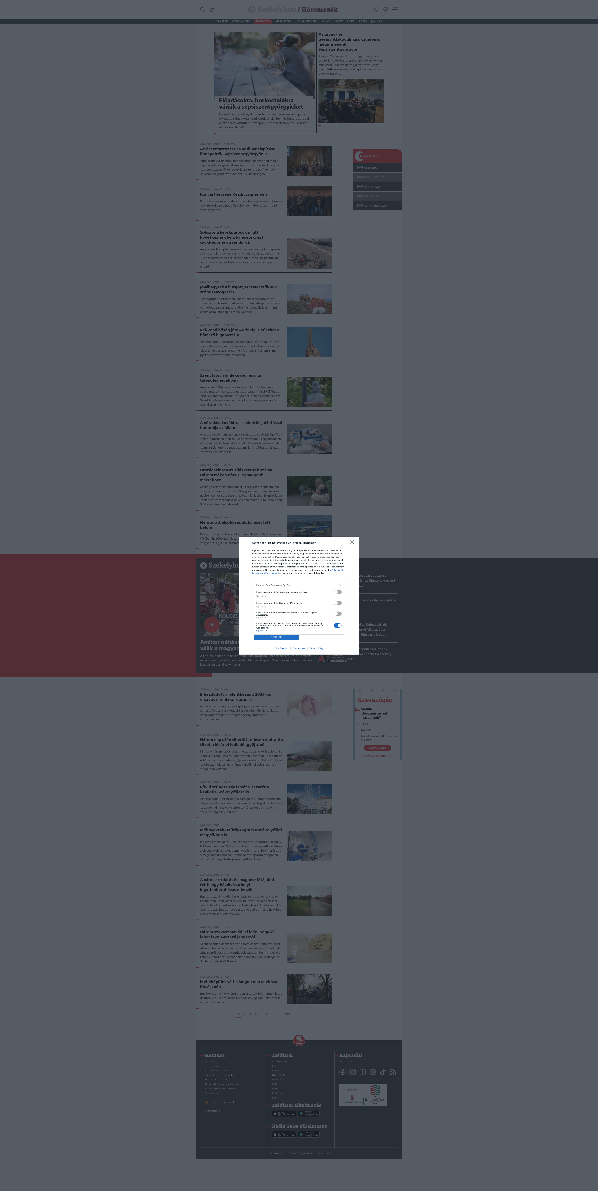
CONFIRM (276, 637)
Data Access (299, 648)
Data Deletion (281, 648)
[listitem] (299, 585)
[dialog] (299, 595)
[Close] (353, 543)
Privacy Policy (316, 648)
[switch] (338, 592)
